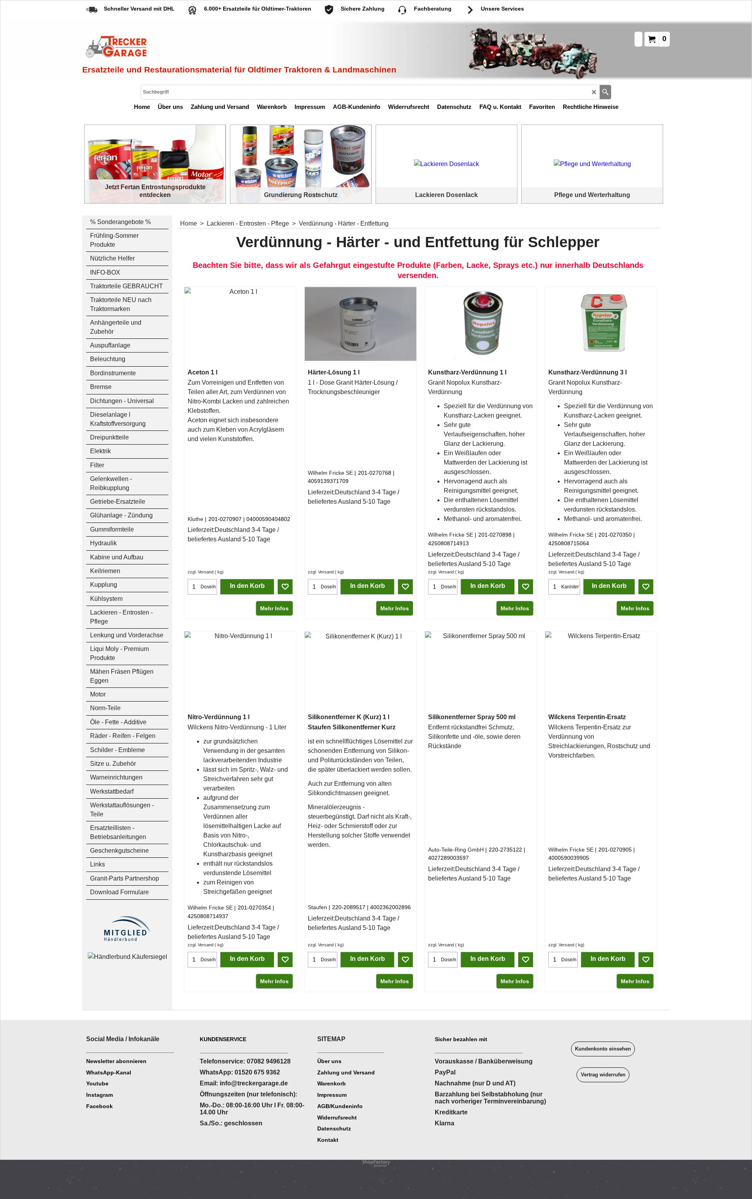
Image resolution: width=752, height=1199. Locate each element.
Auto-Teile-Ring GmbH (456, 849)
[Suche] (605, 92)
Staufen (317, 907)
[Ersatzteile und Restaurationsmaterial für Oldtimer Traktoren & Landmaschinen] (170, 47)
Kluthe (195, 519)
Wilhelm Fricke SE (330, 473)
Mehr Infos (274, 608)
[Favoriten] (285, 586)
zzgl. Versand (200, 572)
